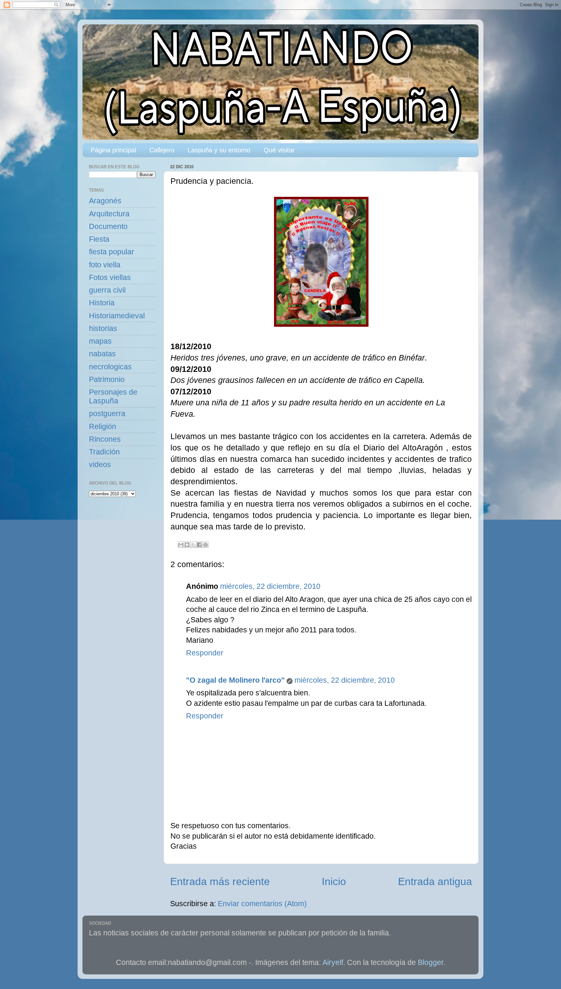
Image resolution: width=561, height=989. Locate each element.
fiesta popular (111, 252)
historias (103, 328)
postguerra (107, 414)
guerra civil (107, 290)
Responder (204, 653)
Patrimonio (107, 379)
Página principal (113, 150)
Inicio (334, 881)
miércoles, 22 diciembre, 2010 (270, 586)
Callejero (161, 150)
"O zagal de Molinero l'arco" (235, 680)
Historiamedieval (117, 316)
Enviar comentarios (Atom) (262, 904)
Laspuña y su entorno (219, 150)
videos (100, 465)
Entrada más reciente (220, 881)
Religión (102, 427)
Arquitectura (109, 214)
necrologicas (110, 367)
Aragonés (105, 201)
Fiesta (99, 239)
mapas (100, 341)
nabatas (102, 354)
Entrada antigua (435, 881)
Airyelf (332, 962)
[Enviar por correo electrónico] (181, 544)
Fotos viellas (110, 277)
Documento (108, 226)
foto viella (104, 265)
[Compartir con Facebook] (199, 544)
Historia (102, 303)
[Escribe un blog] (187, 544)
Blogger (430, 962)
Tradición (104, 452)
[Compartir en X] (193, 544)
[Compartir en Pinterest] (205, 544)
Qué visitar (279, 150)
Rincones (105, 439)
